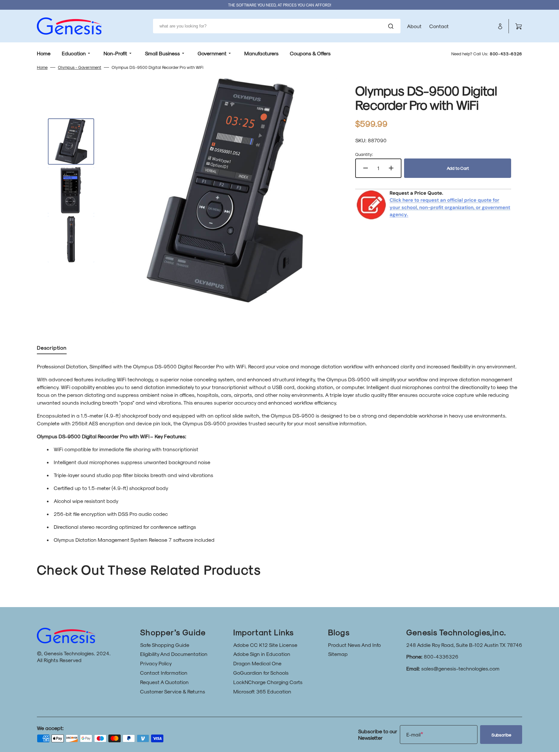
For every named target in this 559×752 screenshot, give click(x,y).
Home (42, 67)
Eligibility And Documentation (173, 654)
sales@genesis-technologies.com (460, 668)
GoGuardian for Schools (261, 673)
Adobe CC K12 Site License (265, 645)
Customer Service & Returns (172, 691)
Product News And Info (354, 645)
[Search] (392, 26)
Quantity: (364, 154)
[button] (500, 26)
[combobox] (276, 26)
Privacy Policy (156, 663)
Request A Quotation (164, 682)
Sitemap (338, 654)
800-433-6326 (506, 53)
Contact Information (163, 673)
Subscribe (501, 734)
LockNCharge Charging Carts (267, 682)
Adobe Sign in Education (261, 654)
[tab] (52, 349)
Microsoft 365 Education (262, 691)
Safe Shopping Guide (164, 645)
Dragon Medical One (257, 663)
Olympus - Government (79, 67)
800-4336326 (441, 656)
